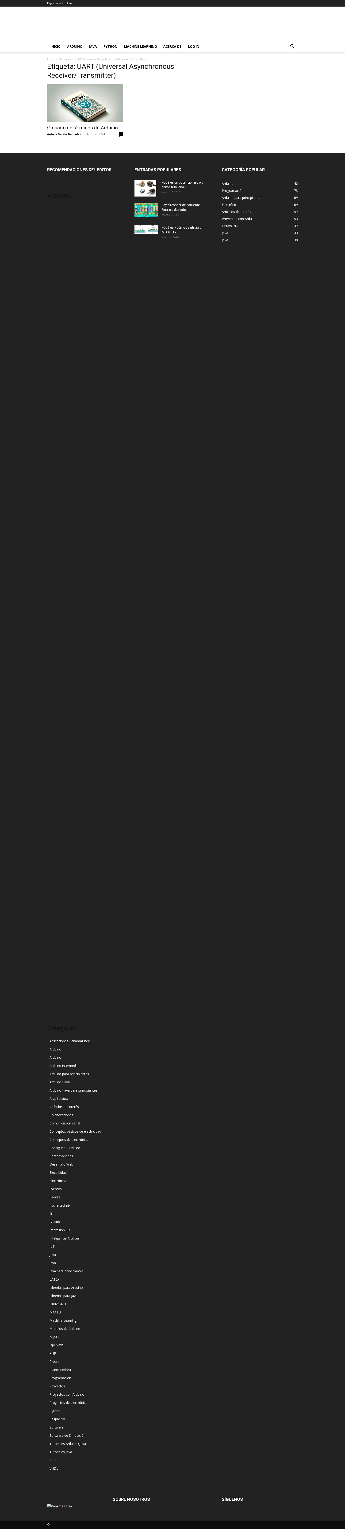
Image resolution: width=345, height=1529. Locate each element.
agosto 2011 (56, 990)
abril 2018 (54, 490)
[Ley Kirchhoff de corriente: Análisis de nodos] (146, 210)
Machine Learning (140, 46)
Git (52, 1213)
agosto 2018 (56, 476)
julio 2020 (54, 412)
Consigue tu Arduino (65, 1148)
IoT (52, 1246)
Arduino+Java (60, 1082)
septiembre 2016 (60, 589)
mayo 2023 (55, 300)
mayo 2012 (55, 927)
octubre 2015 (57, 652)
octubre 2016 (57, 581)
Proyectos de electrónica (68, 1402)
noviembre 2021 (59, 363)
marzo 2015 (56, 701)
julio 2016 (54, 603)
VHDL (54, 1468)
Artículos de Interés (64, 1106)
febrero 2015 (57, 708)
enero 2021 (56, 391)
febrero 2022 (57, 356)
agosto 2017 (56, 525)
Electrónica (58, 1180)
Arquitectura (59, 1098)
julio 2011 (54, 997)
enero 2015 (56, 715)
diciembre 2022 (58, 335)
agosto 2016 (56, 596)
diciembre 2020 (58, 398)
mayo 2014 (55, 772)
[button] (292, 47)
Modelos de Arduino (65, 1328)
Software (56, 1427)
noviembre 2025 (59, 208)
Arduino (74, 46)
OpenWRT (57, 1345)
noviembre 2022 (59, 342)
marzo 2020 (56, 427)
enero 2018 (56, 497)
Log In (193, 46)
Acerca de (172, 46)
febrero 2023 (57, 321)
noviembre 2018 (59, 462)
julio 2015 (54, 673)
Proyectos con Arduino (67, 1394)
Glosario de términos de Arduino (82, 128)
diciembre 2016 (58, 567)
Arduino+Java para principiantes (73, 1090)
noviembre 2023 (59, 265)
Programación (60, 1378)
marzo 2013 (56, 870)
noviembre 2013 (59, 814)
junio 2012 (55, 920)
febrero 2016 (57, 624)
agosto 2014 (56, 751)
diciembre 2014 (58, 722)
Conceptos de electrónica (69, 1139)
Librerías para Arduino (66, 1287)
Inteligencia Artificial (65, 1238)
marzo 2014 (56, 786)
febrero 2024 (57, 243)
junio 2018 (55, 483)
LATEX (54, 1279)
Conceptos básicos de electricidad (75, 1131)
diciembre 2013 (58, 807)
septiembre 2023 (60, 279)
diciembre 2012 (58, 891)
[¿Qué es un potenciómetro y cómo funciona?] (145, 188)
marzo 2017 (56, 560)
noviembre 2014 (59, 729)
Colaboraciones (61, 1115)
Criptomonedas (61, 1156)
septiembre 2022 (60, 349)
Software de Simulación (67, 1435)
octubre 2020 (57, 405)
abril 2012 (54, 934)
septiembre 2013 (60, 828)
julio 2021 (54, 377)
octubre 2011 (57, 976)
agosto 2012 (56, 906)
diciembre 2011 (58, 962)
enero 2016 (56, 631)
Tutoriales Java (61, 1452)
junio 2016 (55, 610)
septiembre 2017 (60, 518)
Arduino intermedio (64, 1065)
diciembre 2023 (58, 257)
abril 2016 (54, 617)
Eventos (56, 1189)
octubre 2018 (57, 469)
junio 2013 (55, 849)
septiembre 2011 (60, 983)
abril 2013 (54, 863)
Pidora (54, 1361)
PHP (53, 1353)
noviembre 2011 (59, 969)
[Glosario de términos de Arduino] (85, 103)
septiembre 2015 (60, 659)
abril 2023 (54, 307)
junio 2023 (55, 293)
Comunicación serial (65, 1123)
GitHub (55, 1222)
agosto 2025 (56, 222)
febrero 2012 (57, 948)
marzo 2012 (56, 941)
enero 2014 (56, 800)
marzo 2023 (56, 314)
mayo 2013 (55, 856)
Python (110, 46)
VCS (52, 1460)
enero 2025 (56, 229)
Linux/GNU (58, 1304)
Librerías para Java (63, 1295)
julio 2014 (54, 758)
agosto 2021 (56, 370)
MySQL (55, 1337)
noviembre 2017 (59, 511)
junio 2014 (55, 765)
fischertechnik (60, 1205)
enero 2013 (56, 884)
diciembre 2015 (58, 638)
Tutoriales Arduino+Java (68, 1443)
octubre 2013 (57, 821)
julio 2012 (54, 913)
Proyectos (57, 1386)
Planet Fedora (60, 1369)
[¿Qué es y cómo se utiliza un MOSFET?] (146, 229)
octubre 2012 (57, 898)
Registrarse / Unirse (59, 3)
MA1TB (55, 1312)
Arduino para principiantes (69, 1074)
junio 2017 (55, 539)
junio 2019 (55, 448)
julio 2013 (54, 842)
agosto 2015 (56, 666)
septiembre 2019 (60, 441)
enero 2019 (56, 455)
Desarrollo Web (61, 1164)
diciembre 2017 (58, 504)
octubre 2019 (57, 434)
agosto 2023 (56, 286)
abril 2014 (54, 779)
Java (93, 46)
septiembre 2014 (60, 743)
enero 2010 (56, 1004)
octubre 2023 (57, 272)
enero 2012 (56, 955)
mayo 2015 (55, 687)
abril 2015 (54, 694)
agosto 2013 (56, 835)
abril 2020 (54, 419)
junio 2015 (55, 680)
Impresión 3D (60, 1230)
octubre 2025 (57, 215)
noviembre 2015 (59, 645)
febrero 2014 (57, 793)
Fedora (55, 1197)
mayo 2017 (55, 546)
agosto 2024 (56, 236)
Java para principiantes (67, 1271)
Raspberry (57, 1419)
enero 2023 (56, 328)
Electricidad (58, 1172)
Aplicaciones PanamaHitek (70, 1041)
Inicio (55, 46)
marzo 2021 (56, 384)
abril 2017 (54, 553)
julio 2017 (54, 532)
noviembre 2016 (59, 574)
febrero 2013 (57, 877)
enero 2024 (56, 250)
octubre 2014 (57, 736)
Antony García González (64, 134)
